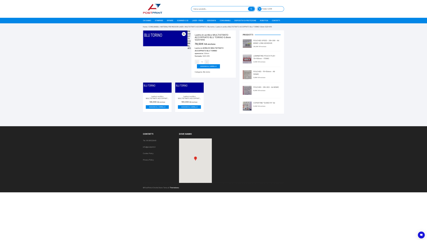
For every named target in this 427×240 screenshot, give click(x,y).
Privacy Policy (148, 160)
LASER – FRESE (197, 20)
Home (145, 27)
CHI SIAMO (147, 20)
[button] (195, 159)
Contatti (276, 20)
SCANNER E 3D (182, 20)
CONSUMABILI (225, 20)
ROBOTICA (264, 20)
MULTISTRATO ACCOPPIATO (195, 27)
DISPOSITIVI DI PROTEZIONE (245, 20)
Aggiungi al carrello (208, 66)
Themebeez (174, 188)
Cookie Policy (148, 153)
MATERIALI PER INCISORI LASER (171, 27)
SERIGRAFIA (211, 20)
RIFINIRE (170, 20)
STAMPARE (159, 20)
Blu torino (211, 27)
